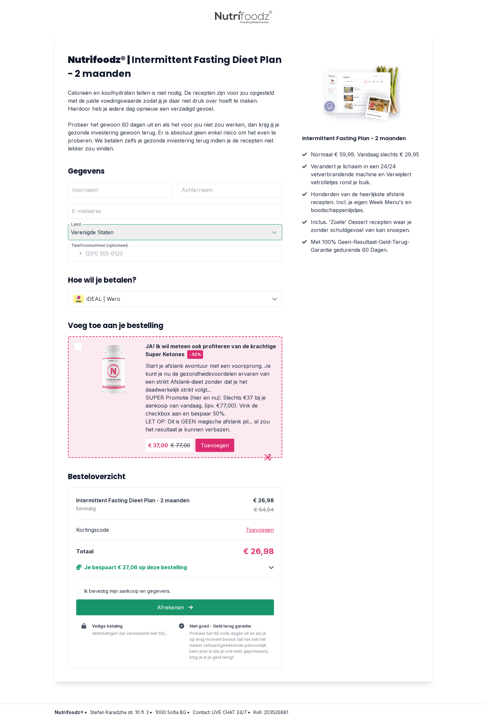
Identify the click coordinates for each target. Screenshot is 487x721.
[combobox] (75, 253)
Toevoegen (215, 445)
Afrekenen (171, 607)
